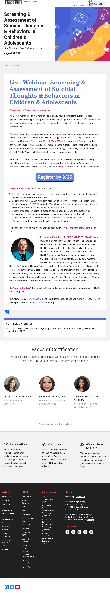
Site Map (5, 549)
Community (6, 530)
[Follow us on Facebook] (67, 532)
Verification (6, 504)
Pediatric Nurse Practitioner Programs (7, 542)
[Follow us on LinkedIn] (73, 532)
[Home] (22, 2)
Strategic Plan (27, 525)
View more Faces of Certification (55, 424)
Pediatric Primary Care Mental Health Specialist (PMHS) (47, 539)
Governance (26, 515)
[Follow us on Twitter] (85, 532)
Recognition (18, 444)
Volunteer (55, 444)
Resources (6, 526)
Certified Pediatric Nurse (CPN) (48, 499)
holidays (90, 520)
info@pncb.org (36, 299)
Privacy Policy (27, 567)
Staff (23, 507)
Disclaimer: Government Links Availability (28, 554)
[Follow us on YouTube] (91, 532)
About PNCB (26, 497)
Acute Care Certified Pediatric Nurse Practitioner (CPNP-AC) (48, 525)
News (17, 65)
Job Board (26, 529)
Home (7, 65)
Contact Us (80, 497)
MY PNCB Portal (8, 497)
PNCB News (6, 501)
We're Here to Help (94, 446)
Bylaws (24, 511)
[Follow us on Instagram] (79, 532)
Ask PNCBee (99, 4)
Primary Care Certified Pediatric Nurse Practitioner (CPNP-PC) (48, 511)
